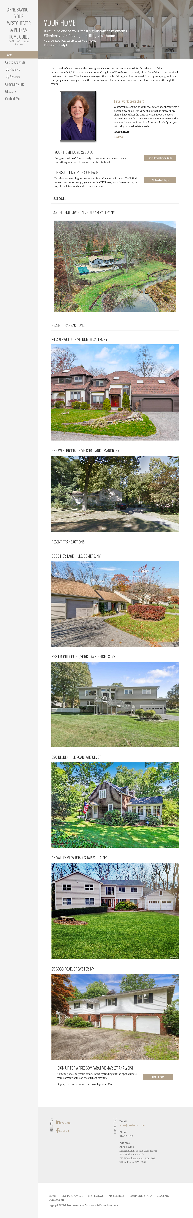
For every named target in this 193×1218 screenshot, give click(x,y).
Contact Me (12, 98)
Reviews (118, 136)
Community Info (14, 84)
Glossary (10, 91)
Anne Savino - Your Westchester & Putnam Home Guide (19, 23)
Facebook (64, 1131)
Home (8, 54)
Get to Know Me (15, 62)
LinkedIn (65, 1123)
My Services (12, 76)
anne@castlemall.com (132, 1125)
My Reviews (12, 69)
